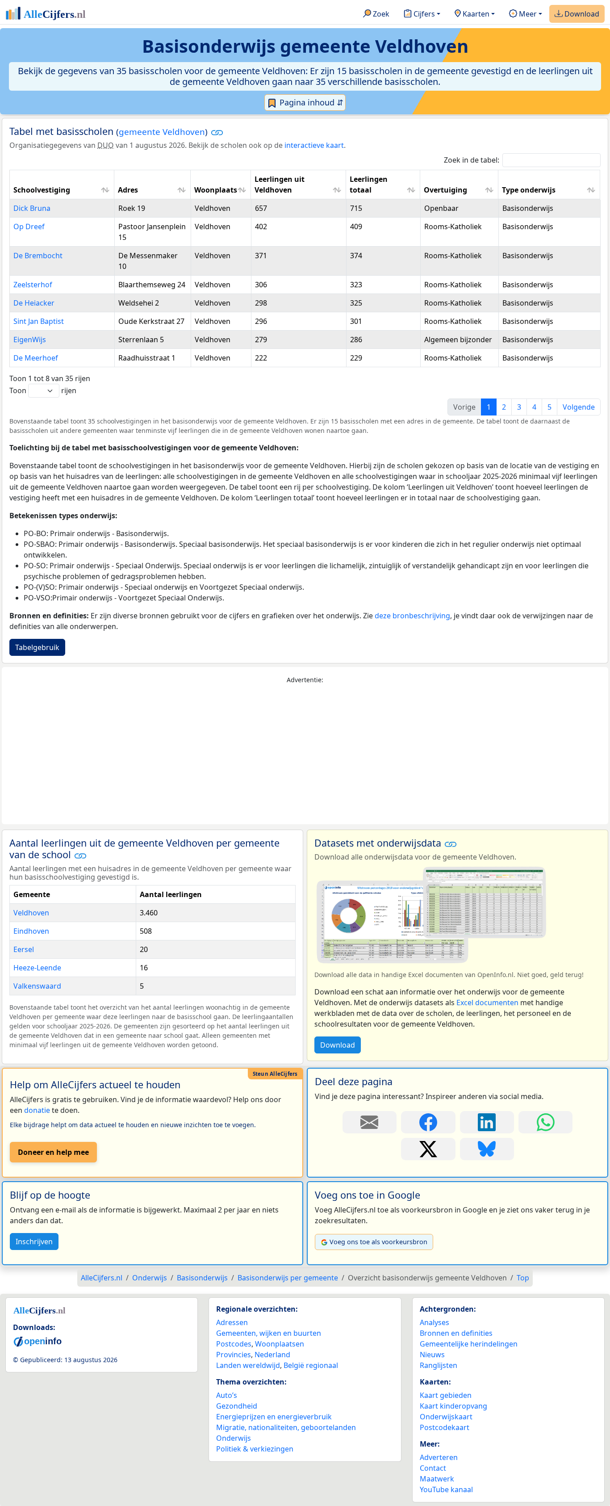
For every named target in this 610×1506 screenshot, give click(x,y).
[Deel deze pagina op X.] (428, 1149)
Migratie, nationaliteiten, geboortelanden (286, 1427)
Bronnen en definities (456, 1333)
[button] (217, 132)
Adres (128, 190)
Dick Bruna (31, 208)
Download (581, 14)
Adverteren (439, 1457)
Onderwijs (233, 1438)
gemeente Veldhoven (162, 132)
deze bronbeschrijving (412, 616)
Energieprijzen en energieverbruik (274, 1417)
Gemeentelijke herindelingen (469, 1344)
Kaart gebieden (446, 1395)
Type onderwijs (529, 190)
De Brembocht (38, 255)
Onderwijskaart (446, 1417)
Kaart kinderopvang (453, 1406)
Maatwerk (437, 1479)
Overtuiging (445, 190)
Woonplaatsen (279, 1344)
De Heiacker (33, 303)
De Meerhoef (35, 358)
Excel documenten (487, 1002)
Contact (433, 1468)
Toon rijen (42, 390)
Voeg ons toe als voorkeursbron (378, 1242)
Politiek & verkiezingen (254, 1449)
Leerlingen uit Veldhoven (280, 184)
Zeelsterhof (32, 284)
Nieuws (432, 1354)
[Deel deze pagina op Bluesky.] (487, 1149)
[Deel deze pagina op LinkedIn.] (487, 1122)
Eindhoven (31, 931)
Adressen (232, 1322)
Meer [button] (527, 14)
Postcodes (233, 1344)
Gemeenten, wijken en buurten (268, 1333)
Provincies (233, 1354)
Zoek (380, 14)
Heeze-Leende (37, 968)
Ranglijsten (438, 1365)
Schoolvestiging (41, 190)
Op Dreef (29, 226)
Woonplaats (215, 190)
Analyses (434, 1322)
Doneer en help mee (53, 1152)
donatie (37, 1110)
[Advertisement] (305, 754)
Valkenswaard (37, 986)
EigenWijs (29, 339)
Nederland (272, 1354)
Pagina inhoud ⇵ (310, 102)
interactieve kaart (314, 145)
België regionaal (311, 1365)
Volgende (579, 407)
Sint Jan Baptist (38, 321)
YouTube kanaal (446, 1489)
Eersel (23, 949)
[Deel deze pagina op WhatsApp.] (545, 1122)
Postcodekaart (444, 1427)
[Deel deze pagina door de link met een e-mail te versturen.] (370, 1122)
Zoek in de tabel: (471, 160)
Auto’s (226, 1395)
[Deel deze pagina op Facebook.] (428, 1122)
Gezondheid (236, 1406)
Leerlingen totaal (369, 184)
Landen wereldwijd (248, 1365)
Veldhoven (31, 913)
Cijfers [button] (423, 14)
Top (523, 1278)
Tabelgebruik (37, 647)
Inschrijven (34, 1241)
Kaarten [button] (475, 14)
